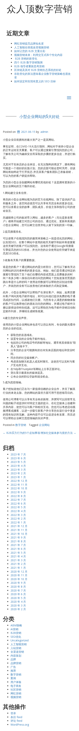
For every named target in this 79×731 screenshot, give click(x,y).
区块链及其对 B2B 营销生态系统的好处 (37, 70)
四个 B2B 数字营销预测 (28, 62)
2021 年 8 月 (18, 541)
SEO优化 (16, 636)
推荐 (13, 670)
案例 (13, 678)
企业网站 (44, 425)
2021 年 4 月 (18, 556)
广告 (13, 667)
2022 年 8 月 (18, 496)
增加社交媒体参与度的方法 (58, 433)
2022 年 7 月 (18, 499)
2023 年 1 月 (18, 477)
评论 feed (16, 721)
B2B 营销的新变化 (25, 58)
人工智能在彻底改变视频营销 (31, 47)
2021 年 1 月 (18, 567)
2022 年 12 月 (19, 481)
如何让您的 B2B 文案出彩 (29, 51)
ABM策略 (16, 625)
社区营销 (16, 689)
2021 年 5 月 (18, 552)
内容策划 (16, 655)
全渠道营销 (17, 652)
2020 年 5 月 (18, 598)
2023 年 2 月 (18, 473)
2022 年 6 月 (18, 503)
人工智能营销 (19, 644)
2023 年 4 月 (18, 466)
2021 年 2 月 (18, 564)
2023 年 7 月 (18, 454)
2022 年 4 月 (18, 511)
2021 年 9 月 (18, 537)
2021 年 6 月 (18, 549)
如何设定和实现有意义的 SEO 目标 (35, 81)
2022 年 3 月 (18, 515)
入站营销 (16, 648)
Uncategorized (20, 640)
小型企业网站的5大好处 (39, 116)
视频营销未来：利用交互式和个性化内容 (38, 55)
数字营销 (20, 425)
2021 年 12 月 (19, 526)
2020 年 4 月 (18, 601)
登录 (13, 713)
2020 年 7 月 (18, 590)
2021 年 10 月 (19, 534)
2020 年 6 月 (18, 594)
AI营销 (14, 629)
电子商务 (16, 686)
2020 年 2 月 (18, 609)
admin (44, 132)
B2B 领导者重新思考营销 (29, 66)
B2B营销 (16, 633)
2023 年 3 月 (18, 469)
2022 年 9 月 (18, 492)
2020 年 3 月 (18, 605)
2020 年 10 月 (19, 579)
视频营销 (16, 697)
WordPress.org (20, 724)
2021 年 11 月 (19, 530)
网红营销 (16, 693)
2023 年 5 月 (18, 462)
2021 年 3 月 (18, 560)
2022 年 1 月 (18, 522)
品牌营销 (16, 663)
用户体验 (16, 682)
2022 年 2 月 (18, 518)
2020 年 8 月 (18, 586)
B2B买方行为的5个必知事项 (21, 433)
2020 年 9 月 (18, 583)
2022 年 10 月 (19, 488)
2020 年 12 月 (19, 571)
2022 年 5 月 (18, 507)
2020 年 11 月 (19, 575)
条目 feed (16, 717)
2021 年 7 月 (18, 545)
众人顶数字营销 (39, 8)
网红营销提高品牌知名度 (29, 43)
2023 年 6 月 (18, 458)
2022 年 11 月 (19, 484)
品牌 (13, 659)
